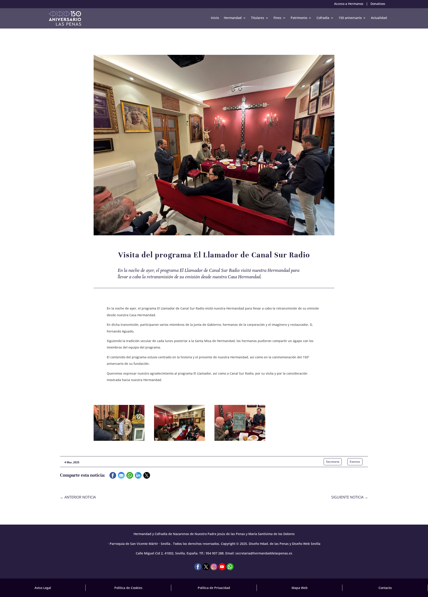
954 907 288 (215, 553)
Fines (277, 18)
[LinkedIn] (138, 476)
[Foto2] (239, 439)
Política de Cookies (128, 588)
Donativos (377, 4)
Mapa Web (300, 588)
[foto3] (179, 439)
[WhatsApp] (130, 476)
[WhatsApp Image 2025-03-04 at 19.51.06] (119, 439)
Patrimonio (299, 18)
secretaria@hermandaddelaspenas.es (263, 553)
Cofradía (323, 18)
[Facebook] (113, 476)
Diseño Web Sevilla (306, 544)
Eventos (355, 462)
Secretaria (332, 462)
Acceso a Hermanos (348, 4)
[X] (146, 476)
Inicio (215, 18)
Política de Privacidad (214, 588)
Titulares (257, 18)
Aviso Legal (43, 588)
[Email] (121, 476)
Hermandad (233, 18)
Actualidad (379, 18)
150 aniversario (350, 18)
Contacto (385, 588)
